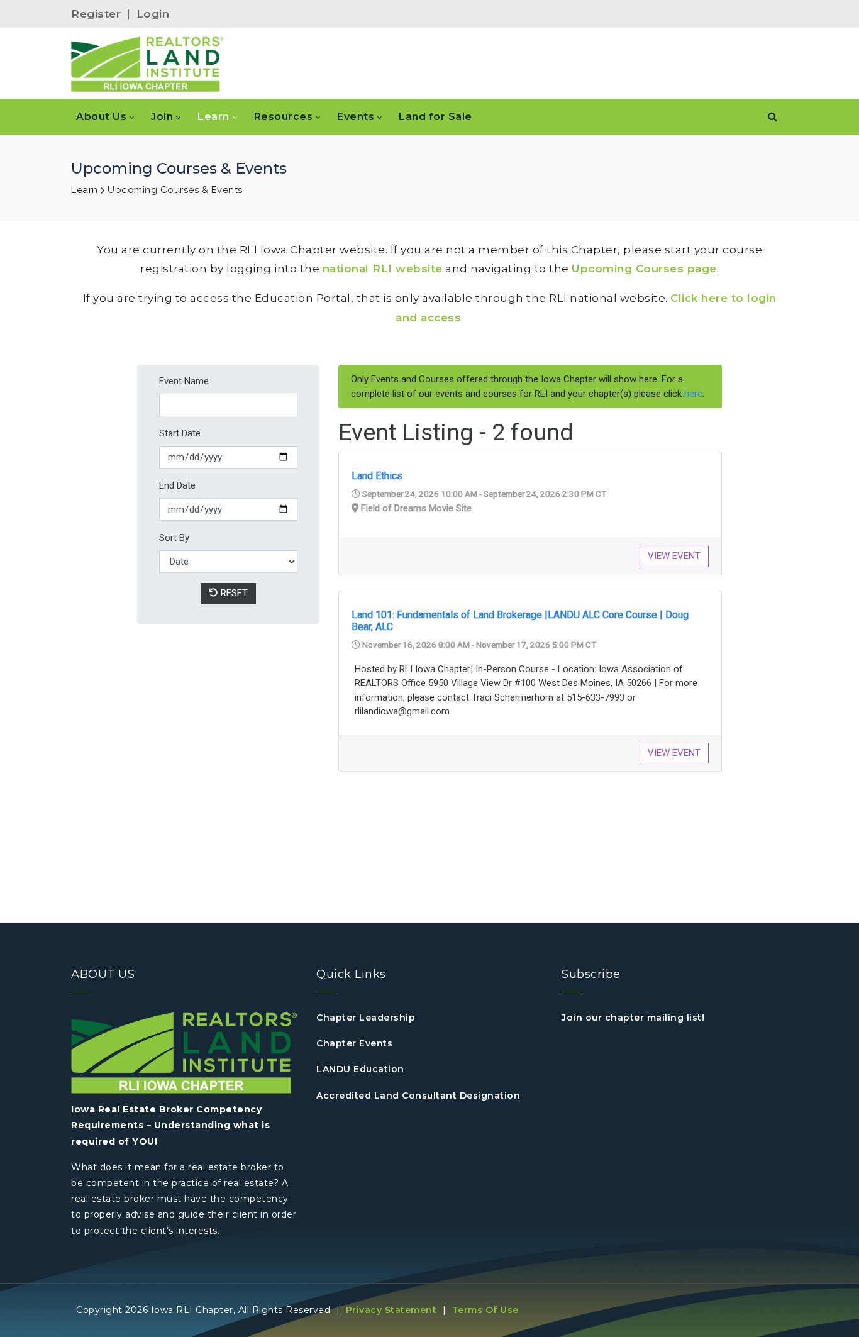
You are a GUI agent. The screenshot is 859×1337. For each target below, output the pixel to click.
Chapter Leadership (365, 1017)
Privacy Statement (391, 1310)
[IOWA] (147, 63)
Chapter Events (354, 1043)
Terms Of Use (485, 1310)
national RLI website (383, 268)
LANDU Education (360, 1069)
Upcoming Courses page (644, 268)
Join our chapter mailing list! (633, 1017)
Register (96, 14)
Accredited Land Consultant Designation (418, 1095)
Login (153, 14)
